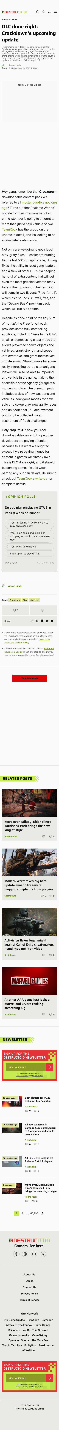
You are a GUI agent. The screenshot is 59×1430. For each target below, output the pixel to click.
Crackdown (15, 600)
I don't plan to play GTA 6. (25, 553)
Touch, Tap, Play (12, 1345)
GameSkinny (39, 1335)
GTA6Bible (28, 1350)
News (14, 19)
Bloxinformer (46, 1345)
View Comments (29, 678)
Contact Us (29, 1287)
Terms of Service (22, 1076)
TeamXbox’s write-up (32, 478)
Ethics (29, 1280)
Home (5, 19)
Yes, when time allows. (23, 546)
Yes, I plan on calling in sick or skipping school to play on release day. (30, 536)
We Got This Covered (35, 1330)
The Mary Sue (40, 1340)
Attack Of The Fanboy (19, 1325)
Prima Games (43, 1325)
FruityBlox (30, 1345)
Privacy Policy (37, 1076)
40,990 (34, 1213)
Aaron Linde (15, 65)
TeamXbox (9, 229)
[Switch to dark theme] (49, 12)
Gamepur (47, 1319)
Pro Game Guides (14, 1319)
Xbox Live (34, 600)
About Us (29, 1274)
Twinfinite (33, 1319)
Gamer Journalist (19, 1335)
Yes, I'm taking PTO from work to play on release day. (29, 524)
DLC (25, 600)
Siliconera (14, 1330)
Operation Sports (18, 1340)
